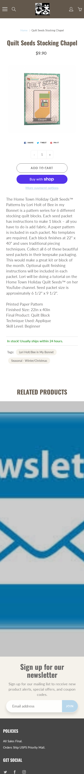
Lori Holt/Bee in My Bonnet (36, 352)
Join (70, 706)
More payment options (42, 188)
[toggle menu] (4, 9)
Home (24, 30)
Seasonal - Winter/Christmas (29, 360)
